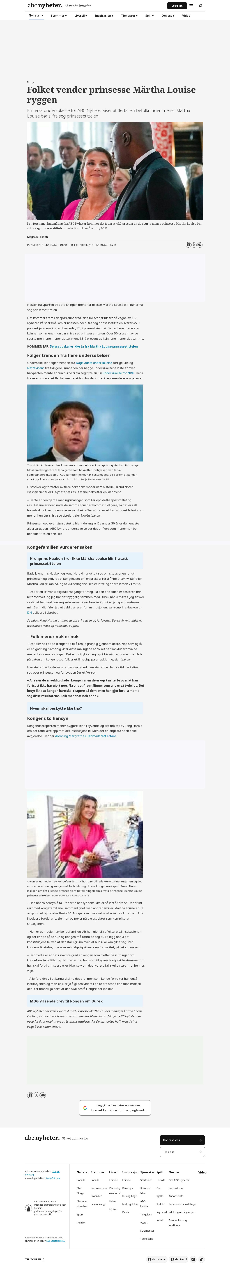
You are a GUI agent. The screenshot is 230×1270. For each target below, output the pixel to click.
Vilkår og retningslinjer (181, 1212)
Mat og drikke (130, 1204)
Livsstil (80, 16)
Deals (125, 1212)
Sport (80, 1214)
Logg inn (177, 5)
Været (144, 1222)
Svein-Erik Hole (52, 1178)
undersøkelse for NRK (118, 373)
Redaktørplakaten (49, 1204)
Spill (148, 16)
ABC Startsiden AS (55, 1240)
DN (29, 612)
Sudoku (161, 1204)
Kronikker (96, 1196)
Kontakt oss (171, 1140)
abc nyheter (159, 1259)
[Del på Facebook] (188, 245)
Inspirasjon (103, 16)
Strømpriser (147, 1230)
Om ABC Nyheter (179, 1180)
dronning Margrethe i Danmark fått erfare (85, 736)
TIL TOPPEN (33, 1259)
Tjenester (128, 16)
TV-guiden (146, 1214)
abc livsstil (181, 1259)
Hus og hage (129, 1196)
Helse (112, 1201)
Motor (113, 1209)
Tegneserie (146, 1238)
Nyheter (35, 15)
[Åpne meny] (191, 5)
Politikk (81, 1222)
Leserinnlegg (98, 1204)
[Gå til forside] (96, 5)
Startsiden (146, 1180)
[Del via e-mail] (200, 245)
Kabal (160, 1220)
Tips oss (168, 1152)
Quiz (159, 1188)
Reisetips (127, 1188)
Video (186, 16)
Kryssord (162, 1212)
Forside (81, 1180)
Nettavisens (36, 368)
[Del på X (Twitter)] (194, 245)
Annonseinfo (176, 1196)
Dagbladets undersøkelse (94, 363)
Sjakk (160, 1196)
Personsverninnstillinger (182, 1204)
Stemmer (58, 16)
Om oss (167, 16)
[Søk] (200, 5)
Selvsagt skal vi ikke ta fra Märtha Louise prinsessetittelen (94, 346)
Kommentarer (99, 1188)
